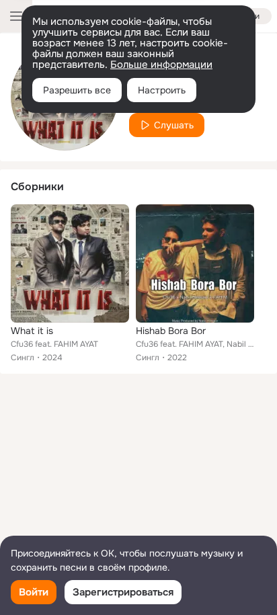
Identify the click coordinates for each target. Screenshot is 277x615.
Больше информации (161, 64)
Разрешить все (77, 90)
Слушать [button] (174, 125)
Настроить (162, 90)
